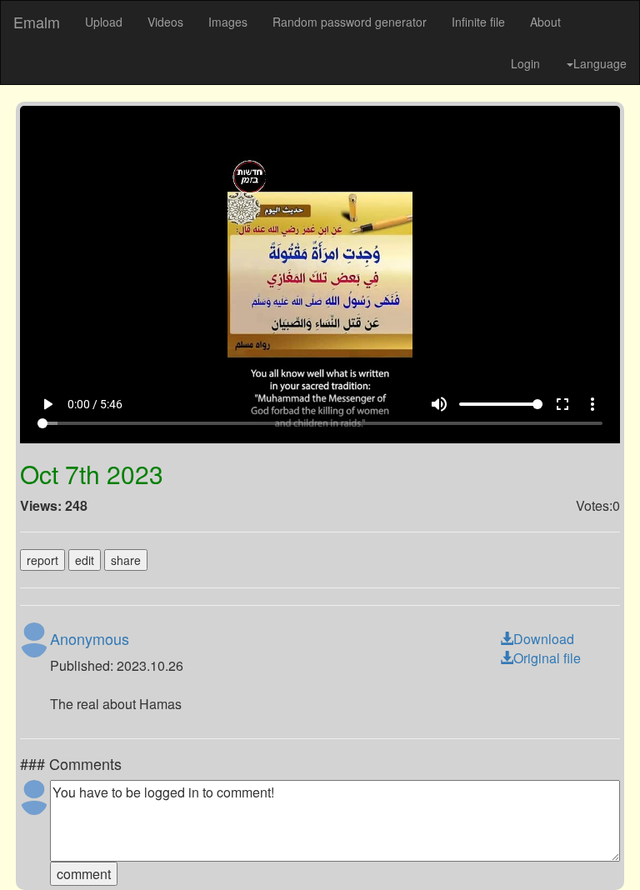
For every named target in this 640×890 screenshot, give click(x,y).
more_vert (612, 850)
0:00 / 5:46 (75, 850)
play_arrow (28, 850)
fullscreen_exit (582, 850)
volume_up (459, 850)
